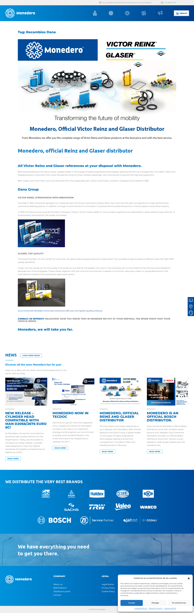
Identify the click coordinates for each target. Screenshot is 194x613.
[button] (188, 578)
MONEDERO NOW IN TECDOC (70, 415)
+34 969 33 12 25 (169, 3)
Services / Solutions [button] (131, 13)
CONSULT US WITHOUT (31, 319)
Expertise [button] (147, 13)
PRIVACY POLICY (156, 608)
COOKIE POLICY (141, 608)
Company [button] (98, 13)
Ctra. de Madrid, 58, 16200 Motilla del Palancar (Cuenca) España (126, 3)
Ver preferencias (179, 603)
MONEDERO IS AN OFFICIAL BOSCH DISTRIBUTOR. (162, 416)
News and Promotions (64, 158)
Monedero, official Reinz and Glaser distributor (75, 150)
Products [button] (115, 13)
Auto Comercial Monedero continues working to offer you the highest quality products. (60, 310)
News (164, 13)
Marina (30, 158)
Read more (13, 459)
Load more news (31, 355)
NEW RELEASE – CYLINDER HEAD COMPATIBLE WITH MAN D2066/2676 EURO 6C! (26, 420)
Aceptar (131, 603)
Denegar (155, 603)
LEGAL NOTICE (170, 608)
